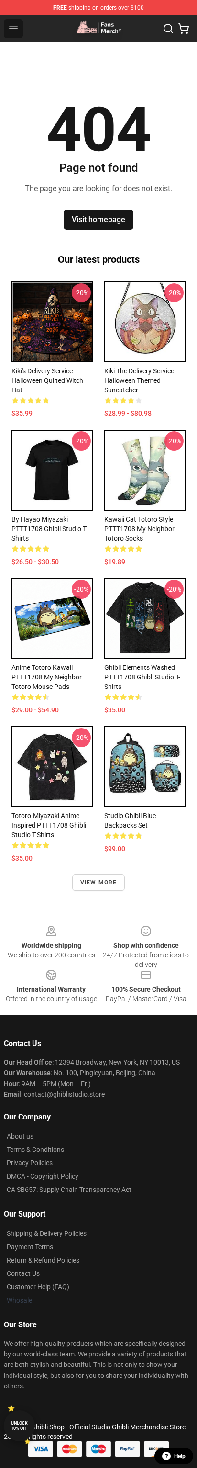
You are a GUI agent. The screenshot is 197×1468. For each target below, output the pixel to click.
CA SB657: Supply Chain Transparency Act (69, 1189)
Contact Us (23, 1273)
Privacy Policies (30, 1163)
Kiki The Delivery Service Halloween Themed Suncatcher (139, 380)
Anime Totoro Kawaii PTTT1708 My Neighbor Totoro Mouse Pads (46, 677)
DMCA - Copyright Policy (42, 1176)
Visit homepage (98, 219)
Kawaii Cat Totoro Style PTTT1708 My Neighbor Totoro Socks (139, 528)
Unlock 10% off (19, 1426)
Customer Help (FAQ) (38, 1287)
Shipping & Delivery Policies (47, 1233)
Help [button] (180, 1456)
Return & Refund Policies (43, 1260)
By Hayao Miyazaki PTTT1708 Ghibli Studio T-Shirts (49, 528)
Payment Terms (30, 1247)
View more (98, 882)
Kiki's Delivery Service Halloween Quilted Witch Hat (47, 380)
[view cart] (183, 28)
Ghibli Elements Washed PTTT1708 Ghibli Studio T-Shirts (142, 677)
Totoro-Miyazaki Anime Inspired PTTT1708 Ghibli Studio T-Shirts (48, 825)
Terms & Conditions (35, 1149)
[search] (168, 28)
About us (20, 1136)
